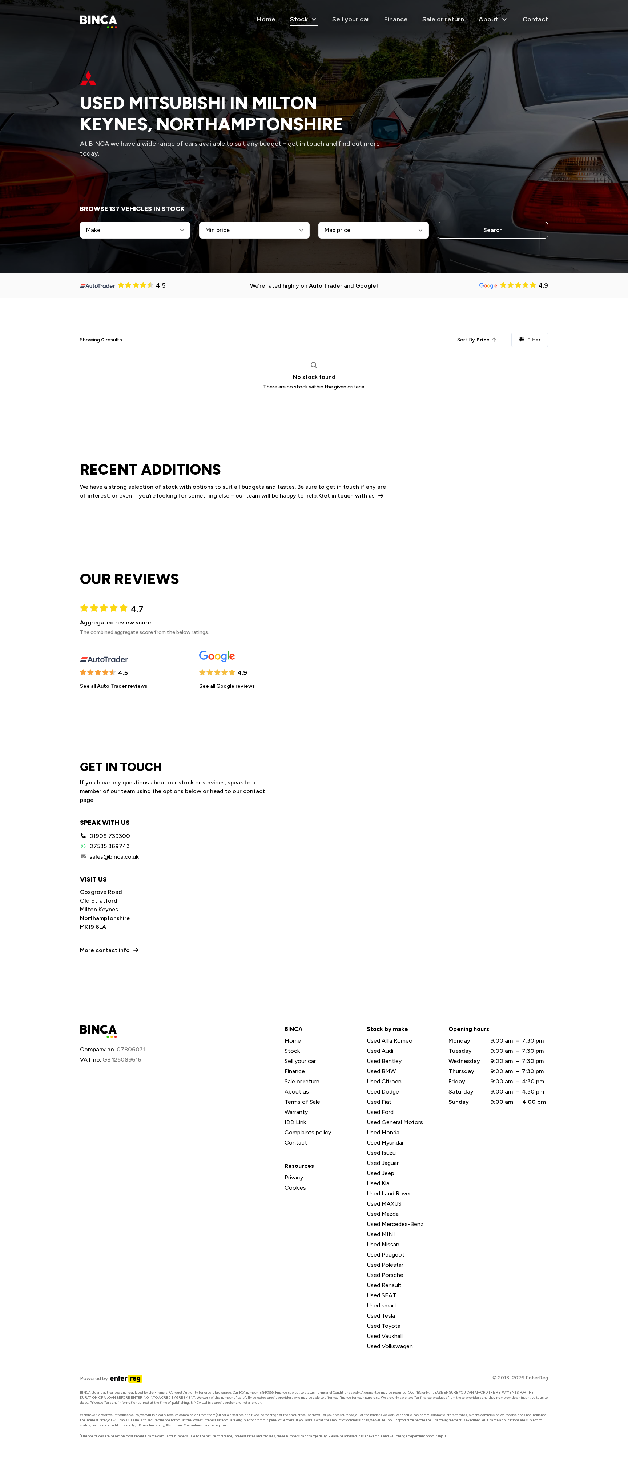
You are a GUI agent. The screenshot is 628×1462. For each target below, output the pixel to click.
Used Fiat (379, 1101)
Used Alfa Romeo (389, 1040)
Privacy (294, 1177)
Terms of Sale (302, 1101)
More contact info (105, 950)
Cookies (295, 1187)
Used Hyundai (385, 1142)
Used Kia (378, 1183)
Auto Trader (325, 285)
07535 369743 (109, 846)
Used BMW (381, 1071)
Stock (299, 19)
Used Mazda (383, 1213)
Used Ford (380, 1112)
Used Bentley (384, 1061)
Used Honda (383, 1132)
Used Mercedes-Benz (395, 1224)
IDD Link (295, 1122)
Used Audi (380, 1050)
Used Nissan (383, 1244)
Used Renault (384, 1285)
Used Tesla (381, 1315)
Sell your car (351, 19)
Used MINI (381, 1234)
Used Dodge (383, 1091)
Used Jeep (380, 1173)
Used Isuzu (381, 1152)
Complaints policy (308, 1132)
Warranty (296, 1112)
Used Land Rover (389, 1193)
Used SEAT (381, 1295)
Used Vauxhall (385, 1336)
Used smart (381, 1305)
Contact (535, 19)
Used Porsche (385, 1274)
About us (297, 1091)
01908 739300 (109, 835)
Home (266, 19)
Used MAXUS (384, 1203)
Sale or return (443, 19)
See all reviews (113, 686)
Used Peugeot (385, 1254)
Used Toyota (383, 1325)
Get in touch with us (347, 495)
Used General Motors (395, 1122)
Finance (396, 19)
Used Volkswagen (390, 1346)
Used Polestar (385, 1264)
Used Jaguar (383, 1162)
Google (365, 285)
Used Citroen (384, 1081)
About (488, 19)
